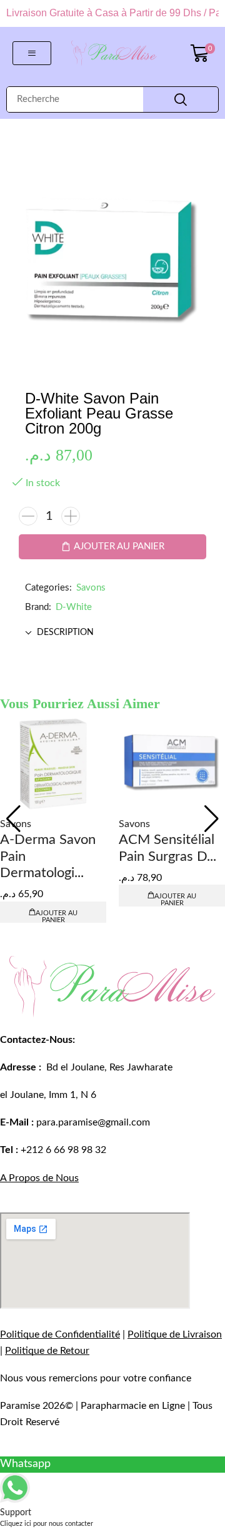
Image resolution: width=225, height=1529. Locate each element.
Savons (91, 587)
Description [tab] (65, 632)
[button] (31, 53)
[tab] (112, 632)
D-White (74, 607)
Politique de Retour (47, 1351)
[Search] (180, 99)
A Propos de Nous (39, 1178)
